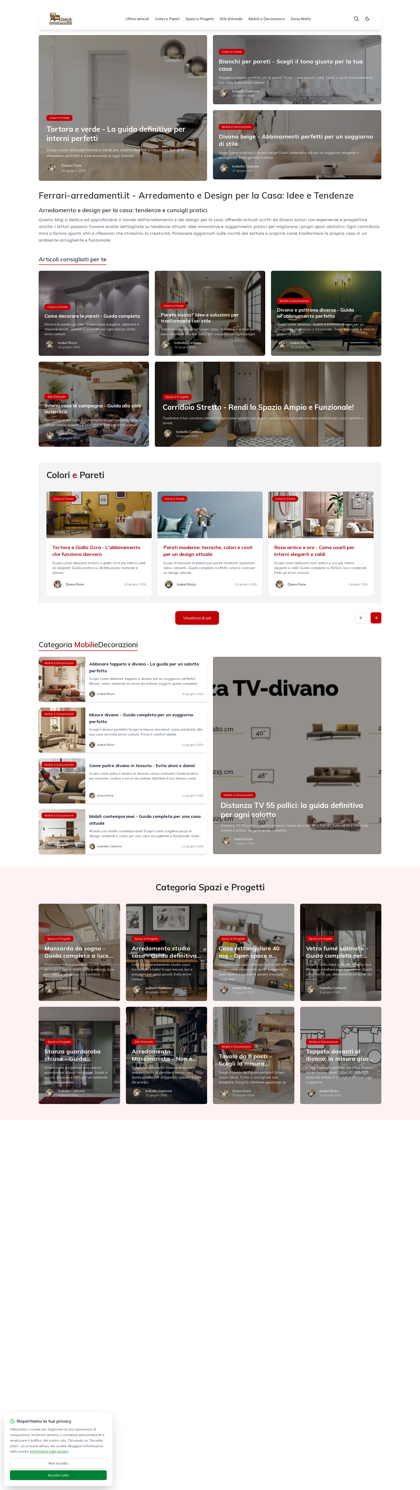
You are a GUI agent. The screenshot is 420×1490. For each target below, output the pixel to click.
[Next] (376, 617)
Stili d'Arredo (231, 18)
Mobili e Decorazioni (266, 18)
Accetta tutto (58, 1475)
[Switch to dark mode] (367, 18)
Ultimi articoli (137, 18)
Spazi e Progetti (199, 18)
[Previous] (361, 617)
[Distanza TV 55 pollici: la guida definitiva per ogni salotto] (297, 755)
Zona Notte (300, 18)
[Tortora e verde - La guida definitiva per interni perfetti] (123, 108)
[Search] (356, 18)
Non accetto (58, 1463)
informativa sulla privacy (49, 1451)
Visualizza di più (197, 617)
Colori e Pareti (167, 18)
